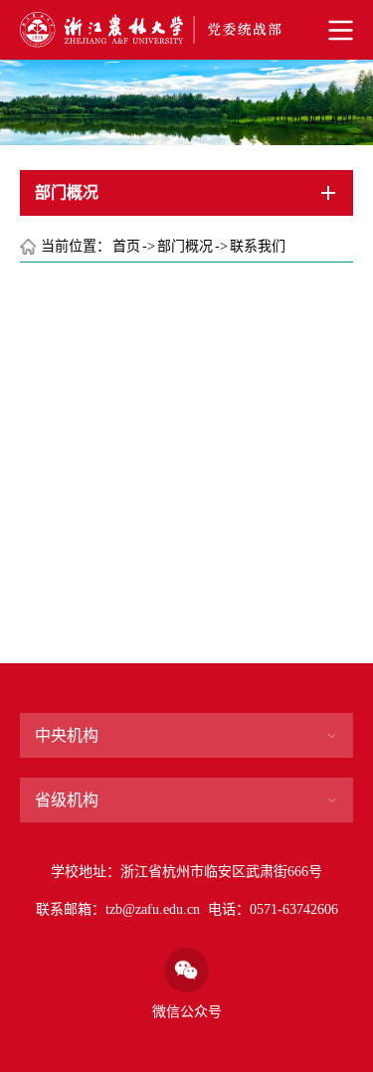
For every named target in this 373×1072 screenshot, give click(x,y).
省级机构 (66, 800)
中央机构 (66, 735)
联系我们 (257, 246)
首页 (126, 246)
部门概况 (185, 246)
